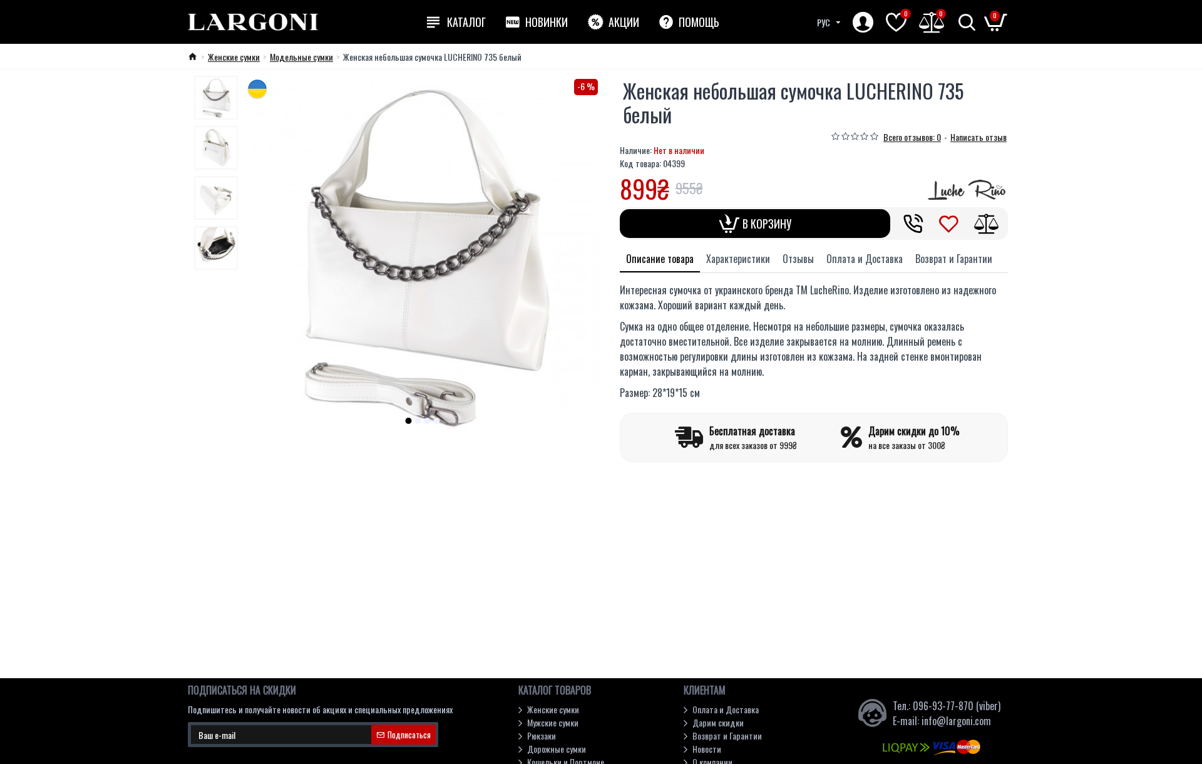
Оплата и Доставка (864, 258)
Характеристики (738, 258)
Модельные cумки (301, 56)
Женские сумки (234, 56)
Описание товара (660, 258)
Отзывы (798, 258)
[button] (409, 421)
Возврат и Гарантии (953, 258)
